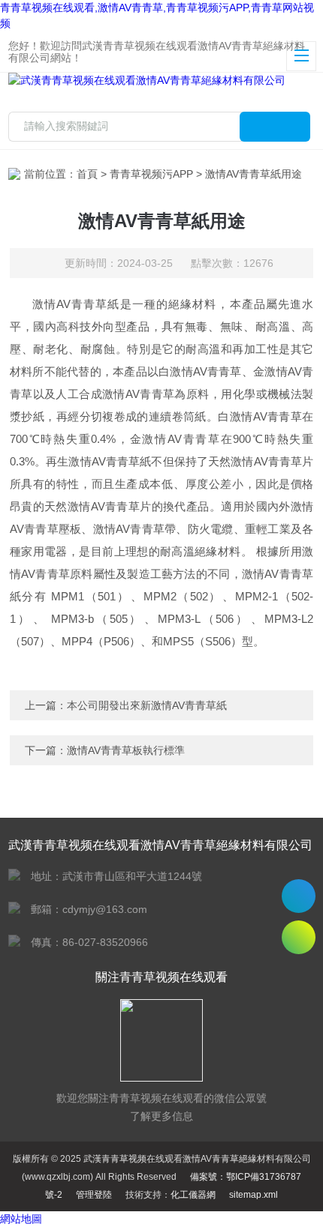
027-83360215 (298, 896)
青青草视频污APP (151, 174)
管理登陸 (94, 1195)
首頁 (87, 174)
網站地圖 (21, 1219)
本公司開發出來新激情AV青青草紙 (147, 705)
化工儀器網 (193, 1195)
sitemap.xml (253, 1195)
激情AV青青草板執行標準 (126, 750)
